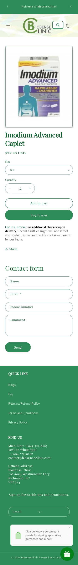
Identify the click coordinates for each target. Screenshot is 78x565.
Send (18, 347)
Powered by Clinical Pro (53, 557)
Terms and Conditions (23, 413)
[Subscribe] (38, 512)
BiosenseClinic (29, 557)
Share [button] (13, 249)
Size (7, 161)
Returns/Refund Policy (24, 403)
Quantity (10, 180)
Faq (10, 394)
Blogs (12, 385)
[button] (8, 25)
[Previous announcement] (7, 6)
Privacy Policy (17, 422)
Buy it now (39, 215)
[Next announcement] (70, 6)
